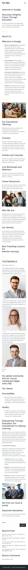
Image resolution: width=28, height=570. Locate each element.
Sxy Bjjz (6, 3)
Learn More (5, 99)
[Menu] (25, 2)
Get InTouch (5, 31)
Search (4, 522)
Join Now (4, 257)
